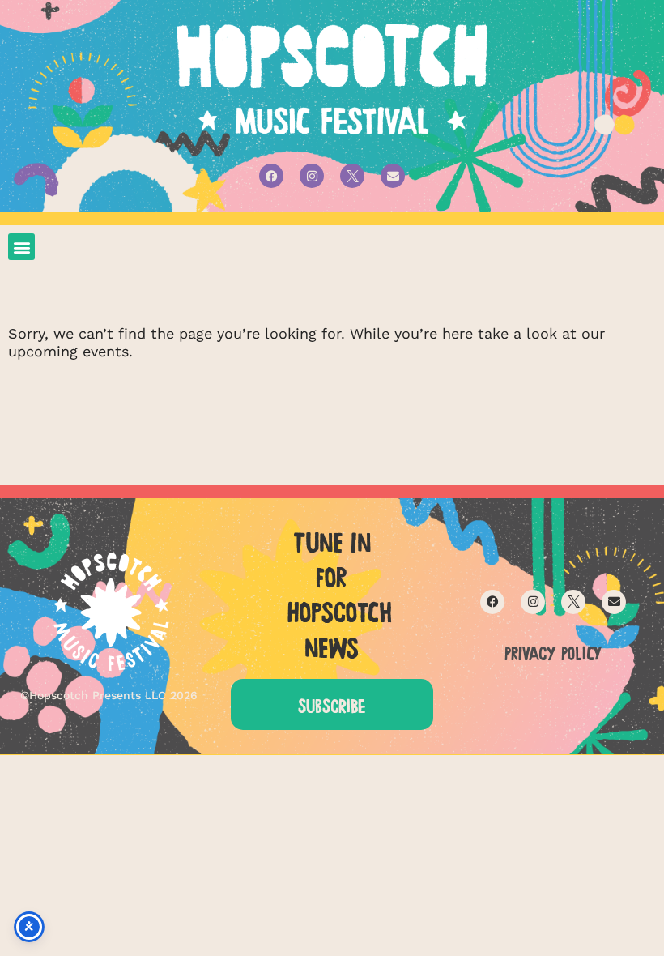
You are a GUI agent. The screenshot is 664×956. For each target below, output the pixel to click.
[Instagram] (312, 176)
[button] (21, 246)
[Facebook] (271, 176)
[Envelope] (393, 176)
